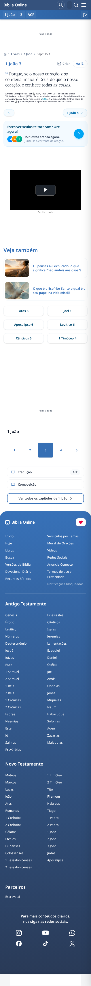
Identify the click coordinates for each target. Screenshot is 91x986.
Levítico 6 (67, 324)
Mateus (10, 775)
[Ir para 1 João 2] (9, 112)
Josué (9, 650)
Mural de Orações (60, 543)
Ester (9, 728)
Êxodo (9, 622)
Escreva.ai (12, 896)
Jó (6, 735)
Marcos (10, 782)
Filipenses (12, 846)
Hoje (8, 543)
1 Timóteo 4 (67, 338)
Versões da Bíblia (18, 564)
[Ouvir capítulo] (84, 14)
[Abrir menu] (83, 5)
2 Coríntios (13, 825)
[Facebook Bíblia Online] (18, 943)
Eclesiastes (55, 615)
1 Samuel (12, 672)
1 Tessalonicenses (18, 860)
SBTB (44, 99)
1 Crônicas (13, 700)
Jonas (51, 693)
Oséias (52, 664)
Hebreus (53, 803)
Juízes (9, 657)
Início (9, 536)
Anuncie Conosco (60, 564)
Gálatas (10, 832)
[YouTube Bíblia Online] (45, 932)
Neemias (11, 721)
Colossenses (14, 853)
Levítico (10, 629)
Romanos (12, 810)
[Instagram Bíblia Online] (18, 932)
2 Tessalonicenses (18, 867)
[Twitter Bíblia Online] (72, 943)
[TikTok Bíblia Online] (45, 943)
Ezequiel (53, 650)
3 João (51, 846)
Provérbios (13, 749)
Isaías (51, 629)
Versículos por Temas (63, 536)
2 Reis (9, 693)
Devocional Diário (18, 571)
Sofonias (53, 721)
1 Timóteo (54, 775)
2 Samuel (12, 679)
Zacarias (53, 735)
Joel (50, 672)
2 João (51, 839)
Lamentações (57, 643)
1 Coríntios (13, 818)
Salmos (10, 742)
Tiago (51, 810)
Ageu (51, 728)
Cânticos (53, 622)
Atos (8, 803)
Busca (9, 557)
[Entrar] (61, 5)
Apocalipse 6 (23, 324)
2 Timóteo (54, 782)
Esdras (10, 714)
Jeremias (53, 636)
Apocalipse (55, 860)
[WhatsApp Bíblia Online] (72, 932)
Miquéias (54, 700)
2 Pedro (53, 825)
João (8, 796)
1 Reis (9, 686)
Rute (8, 664)
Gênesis (11, 615)
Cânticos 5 (24, 338)
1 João (28, 54)
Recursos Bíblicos (18, 578)
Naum (51, 707)
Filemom (53, 796)
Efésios (10, 839)
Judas (51, 853)
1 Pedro (53, 818)
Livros (15, 54)
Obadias (53, 686)
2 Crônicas (13, 707)
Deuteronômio (16, 643)
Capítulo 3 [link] (43, 54)
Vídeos (52, 550)
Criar (66, 63)
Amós (51, 679)
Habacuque (55, 714)
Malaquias (55, 742)
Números (12, 636)
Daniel (52, 657)
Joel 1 (67, 311)
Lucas (9, 789)
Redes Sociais (57, 557)
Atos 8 (23, 311)
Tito (50, 789)
